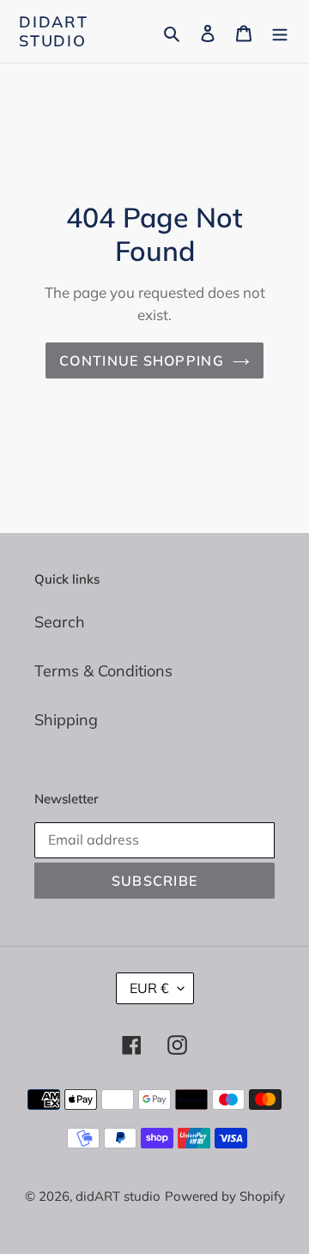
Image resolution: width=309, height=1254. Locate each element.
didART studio (53, 31)
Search (59, 622)
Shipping (66, 720)
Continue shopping (141, 360)
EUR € (149, 988)
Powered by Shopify (225, 1196)
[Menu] (280, 31)
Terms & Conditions (103, 671)
